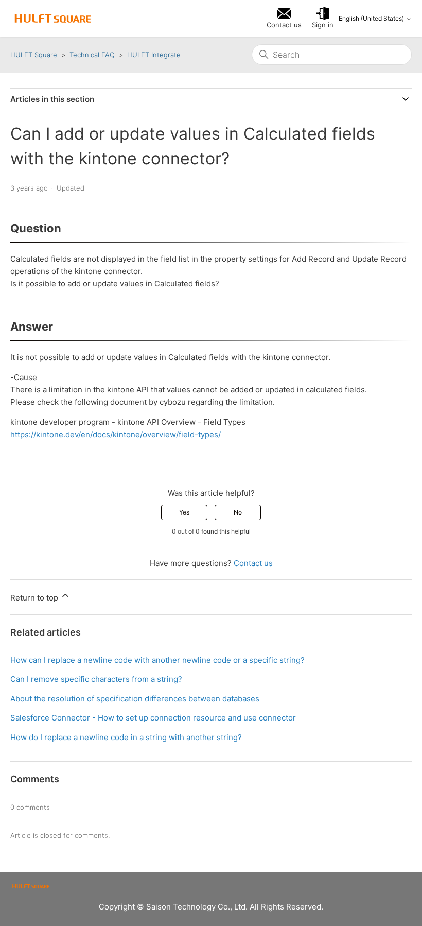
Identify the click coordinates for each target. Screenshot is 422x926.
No (238, 512)
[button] (322, 18)
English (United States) (372, 18)
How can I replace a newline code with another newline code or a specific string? (157, 660)
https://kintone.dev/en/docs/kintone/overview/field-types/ (115, 434)
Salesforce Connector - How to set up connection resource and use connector (153, 718)
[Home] (52, 18)
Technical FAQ (92, 54)
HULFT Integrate (154, 54)
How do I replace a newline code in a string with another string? (126, 737)
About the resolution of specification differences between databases (134, 699)
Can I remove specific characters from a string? (96, 679)
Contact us (253, 563)
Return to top (35, 598)
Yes (184, 512)
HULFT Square (33, 54)
